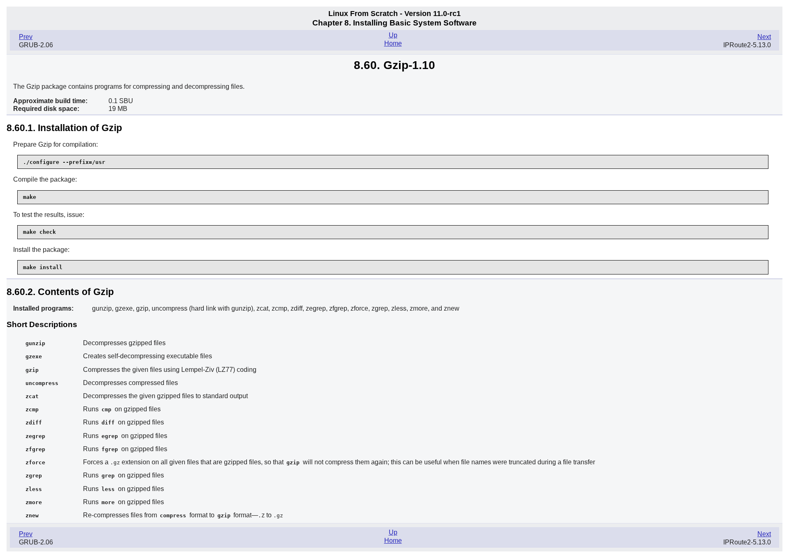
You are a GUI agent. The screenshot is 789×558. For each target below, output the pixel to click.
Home (393, 43)
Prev (25, 36)
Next (764, 36)
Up (393, 35)
